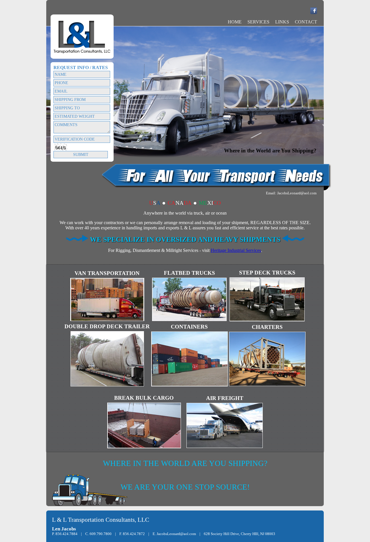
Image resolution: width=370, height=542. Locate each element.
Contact (306, 21)
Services (258, 21)
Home (235, 21)
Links (282, 21)
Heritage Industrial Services (236, 250)
